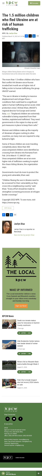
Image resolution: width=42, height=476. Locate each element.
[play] (3, 473)
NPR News (8, 208)
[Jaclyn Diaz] (7, 227)
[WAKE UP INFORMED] (21, 266)
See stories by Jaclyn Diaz (24, 235)
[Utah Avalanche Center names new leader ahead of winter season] (9, 344)
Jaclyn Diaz (13, 33)
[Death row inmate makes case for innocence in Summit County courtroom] (9, 324)
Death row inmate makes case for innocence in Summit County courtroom (28, 323)
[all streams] (39, 473)
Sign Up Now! (21, 306)
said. (9, 113)
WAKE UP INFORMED (21, 290)
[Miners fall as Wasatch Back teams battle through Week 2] (9, 365)
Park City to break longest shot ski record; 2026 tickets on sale (28, 382)
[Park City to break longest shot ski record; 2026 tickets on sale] (9, 383)
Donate (35, 3)
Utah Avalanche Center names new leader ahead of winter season (28, 343)
